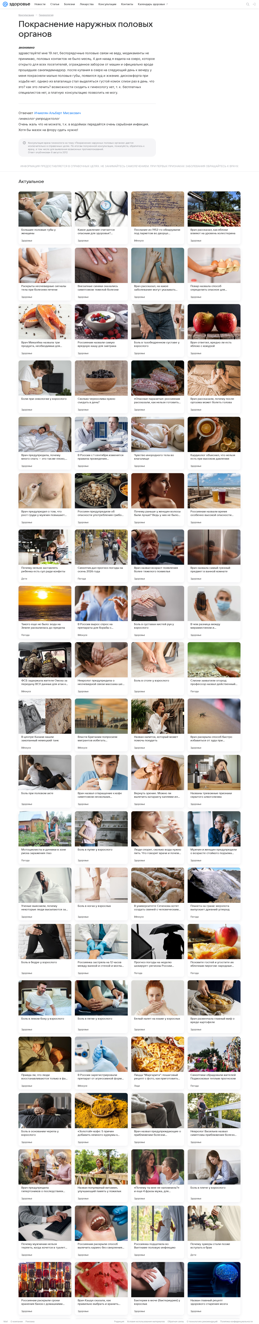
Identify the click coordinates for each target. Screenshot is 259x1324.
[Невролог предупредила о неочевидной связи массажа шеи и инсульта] (101, 668)
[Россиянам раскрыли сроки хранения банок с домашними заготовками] (44, 1288)
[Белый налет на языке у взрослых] (157, 1006)
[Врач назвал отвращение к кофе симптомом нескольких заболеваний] (101, 781)
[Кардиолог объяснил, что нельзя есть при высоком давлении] (214, 443)
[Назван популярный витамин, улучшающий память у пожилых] (101, 1175)
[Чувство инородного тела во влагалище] (157, 443)
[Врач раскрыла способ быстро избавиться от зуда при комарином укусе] (214, 725)
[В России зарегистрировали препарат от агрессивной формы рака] (101, 1063)
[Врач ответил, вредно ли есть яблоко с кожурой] (214, 330)
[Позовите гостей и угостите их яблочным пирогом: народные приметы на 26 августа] (214, 950)
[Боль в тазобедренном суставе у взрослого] (157, 330)
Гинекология (46, 15)
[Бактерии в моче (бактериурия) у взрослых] (157, 1288)
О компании (17, 1321)
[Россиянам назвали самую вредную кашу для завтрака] (101, 330)
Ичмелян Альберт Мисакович (57, 113)
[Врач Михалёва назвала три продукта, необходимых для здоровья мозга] (44, 330)
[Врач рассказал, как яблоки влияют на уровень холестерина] (214, 217)
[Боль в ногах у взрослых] (101, 894)
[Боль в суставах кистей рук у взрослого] (157, 612)
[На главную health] (19, 4)
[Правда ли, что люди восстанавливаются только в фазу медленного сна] (44, 1063)
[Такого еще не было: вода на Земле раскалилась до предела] (44, 612)
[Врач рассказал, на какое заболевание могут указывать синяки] (157, 274)
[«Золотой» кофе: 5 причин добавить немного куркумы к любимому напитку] (101, 1119)
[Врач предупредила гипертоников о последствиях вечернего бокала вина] (44, 1175)
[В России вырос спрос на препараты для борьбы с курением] (101, 612)
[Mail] (5, 4)
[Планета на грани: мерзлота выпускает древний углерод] (214, 894)
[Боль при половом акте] (44, 781)
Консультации (26, 15)
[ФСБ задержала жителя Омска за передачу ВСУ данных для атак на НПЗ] (44, 668)
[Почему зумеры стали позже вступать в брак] (214, 1232)
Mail (6, 1321)
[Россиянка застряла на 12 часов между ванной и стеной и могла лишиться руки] (101, 950)
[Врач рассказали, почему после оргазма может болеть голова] (214, 386)
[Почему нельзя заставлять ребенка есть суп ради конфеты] (44, 555)
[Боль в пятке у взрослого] (101, 1006)
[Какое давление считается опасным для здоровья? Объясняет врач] (101, 217)
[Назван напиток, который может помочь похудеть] (157, 725)
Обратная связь (176, 1321)
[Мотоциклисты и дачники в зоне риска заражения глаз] (44, 837)
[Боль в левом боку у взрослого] (44, 1006)
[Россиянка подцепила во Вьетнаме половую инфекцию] (157, 1232)
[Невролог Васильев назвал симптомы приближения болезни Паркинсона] (214, 1119)
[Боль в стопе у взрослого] (157, 668)
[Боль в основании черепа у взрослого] (44, 1119)
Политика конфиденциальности (236, 1321)
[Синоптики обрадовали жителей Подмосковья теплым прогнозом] (214, 1063)
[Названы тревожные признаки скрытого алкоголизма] (214, 781)
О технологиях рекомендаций (202, 1321)
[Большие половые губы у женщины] (44, 217)
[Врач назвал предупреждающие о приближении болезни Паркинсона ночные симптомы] (157, 1119)
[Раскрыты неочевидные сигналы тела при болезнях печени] (44, 274)
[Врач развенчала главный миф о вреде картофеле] (214, 1006)
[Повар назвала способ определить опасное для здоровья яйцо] (214, 274)
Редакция (119, 1321)
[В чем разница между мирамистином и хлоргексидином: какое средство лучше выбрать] (214, 612)
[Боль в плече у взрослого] (214, 1175)
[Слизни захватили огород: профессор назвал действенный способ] (214, 668)
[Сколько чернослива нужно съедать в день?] (101, 386)
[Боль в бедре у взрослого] (44, 950)
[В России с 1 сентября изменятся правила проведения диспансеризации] (101, 443)
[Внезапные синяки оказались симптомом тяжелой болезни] (101, 274)
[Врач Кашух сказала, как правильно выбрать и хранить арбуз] (101, 1288)
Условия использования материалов (146, 1321)
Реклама (30, 1321)
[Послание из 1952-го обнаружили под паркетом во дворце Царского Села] (157, 217)
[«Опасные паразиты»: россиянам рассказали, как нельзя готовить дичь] (157, 386)
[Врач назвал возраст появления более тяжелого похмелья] (157, 555)
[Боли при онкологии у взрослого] (44, 386)
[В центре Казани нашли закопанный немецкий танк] (44, 725)
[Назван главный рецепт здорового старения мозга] (214, 1288)
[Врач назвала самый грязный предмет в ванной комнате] (214, 555)
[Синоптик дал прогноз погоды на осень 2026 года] (101, 555)
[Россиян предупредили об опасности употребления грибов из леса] (101, 499)
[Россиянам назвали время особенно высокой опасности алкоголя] (214, 499)
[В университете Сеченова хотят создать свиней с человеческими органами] (157, 894)
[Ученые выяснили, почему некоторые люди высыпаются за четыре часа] (44, 894)
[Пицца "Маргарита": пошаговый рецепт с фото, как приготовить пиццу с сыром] (157, 1063)
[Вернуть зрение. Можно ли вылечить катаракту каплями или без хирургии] (157, 781)
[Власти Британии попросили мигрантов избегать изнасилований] (101, 725)
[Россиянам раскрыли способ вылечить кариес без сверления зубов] (101, 1232)
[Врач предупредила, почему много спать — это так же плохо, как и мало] (44, 443)
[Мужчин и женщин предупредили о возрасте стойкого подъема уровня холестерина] (214, 837)
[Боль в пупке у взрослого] (101, 837)
